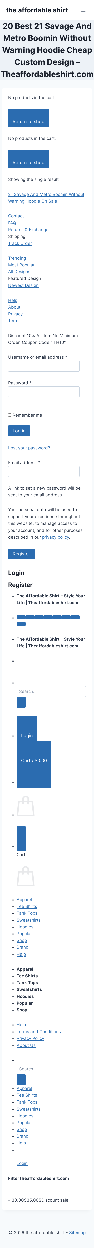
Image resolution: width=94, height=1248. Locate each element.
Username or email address (37, 357)
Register (21, 553)
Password (20, 382)
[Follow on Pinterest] (57, 617)
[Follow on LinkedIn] (66, 617)
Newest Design (23, 285)
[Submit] (21, 702)
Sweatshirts (29, 920)
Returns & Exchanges (29, 229)
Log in (19, 430)
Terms (14, 320)
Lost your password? (29, 447)
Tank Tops (27, 913)
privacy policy (55, 537)
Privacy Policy (30, 1038)
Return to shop (28, 121)
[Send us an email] (48, 617)
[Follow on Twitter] (39, 617)
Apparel (24, 899)
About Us (26, 1045)
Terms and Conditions (39, 1031)
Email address (24, 462)
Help (12, 300)
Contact (16, 215)
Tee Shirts (27, 906)
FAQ (12, 222)
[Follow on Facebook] (21, 617)
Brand (23, 947)
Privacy (15, 313)
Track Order (20, 243)
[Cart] (21, 838)
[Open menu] (83, 10)
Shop (22, 940)
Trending (17, 258)
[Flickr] (21, 624)
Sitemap (77, 1232)
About (14, 307)
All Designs (19, 271)
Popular (24, 933)
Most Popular (21, 264)
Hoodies (25, 926)
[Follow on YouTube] (75, 617)
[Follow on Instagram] (30, 617)
